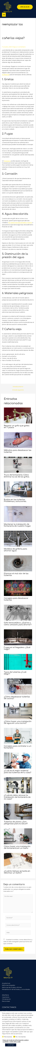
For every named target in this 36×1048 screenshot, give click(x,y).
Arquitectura (6, 983)
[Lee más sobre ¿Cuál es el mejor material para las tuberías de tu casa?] (18, 760)
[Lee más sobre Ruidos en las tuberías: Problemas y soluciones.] (18, 489)
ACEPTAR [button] (11, 1045)
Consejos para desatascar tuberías (16, 599)
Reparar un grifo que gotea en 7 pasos (16, 426)
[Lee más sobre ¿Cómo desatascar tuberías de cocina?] (18, 686)
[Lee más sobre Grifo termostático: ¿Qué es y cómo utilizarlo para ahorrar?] (18, 612)
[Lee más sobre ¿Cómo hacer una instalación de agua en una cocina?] (18, 711)
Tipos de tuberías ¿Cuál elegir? (15, 673)
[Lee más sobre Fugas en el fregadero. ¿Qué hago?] (18, 637)
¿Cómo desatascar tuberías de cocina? (17, 698)
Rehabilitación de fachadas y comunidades (16, 989)
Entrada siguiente (18, 390)
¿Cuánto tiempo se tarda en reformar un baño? (17, 872)
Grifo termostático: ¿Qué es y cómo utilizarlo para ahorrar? (18, 624)
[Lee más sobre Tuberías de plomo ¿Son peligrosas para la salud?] (18, 811)
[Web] (18, 933)
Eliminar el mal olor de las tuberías (16, 574)
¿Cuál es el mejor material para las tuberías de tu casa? (17, 771)
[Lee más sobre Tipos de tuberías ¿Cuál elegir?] (18, 662)
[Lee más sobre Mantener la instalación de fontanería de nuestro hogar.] (18, 514)
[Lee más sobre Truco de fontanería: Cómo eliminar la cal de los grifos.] (18, 464)
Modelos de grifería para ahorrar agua (15, 550)
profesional (5, 74)
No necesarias (20, 1037)
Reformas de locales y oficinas (12, 987)
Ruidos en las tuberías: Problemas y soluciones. (15, 500)
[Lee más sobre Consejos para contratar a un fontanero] (18, 736)
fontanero (7, 161)
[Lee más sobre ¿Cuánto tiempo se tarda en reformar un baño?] (18, 861)
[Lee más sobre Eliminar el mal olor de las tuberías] (18, 563)
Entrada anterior (18, 386)
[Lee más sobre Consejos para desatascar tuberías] (18, 588)
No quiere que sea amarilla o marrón (20, 222)
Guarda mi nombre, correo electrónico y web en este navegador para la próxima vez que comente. (17, 941)
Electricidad (6, 1001)
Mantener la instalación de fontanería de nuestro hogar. (17, 525)
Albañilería (5, 995)
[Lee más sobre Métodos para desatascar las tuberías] (18, 440)
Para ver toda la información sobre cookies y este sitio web (15, 1041)
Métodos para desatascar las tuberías (17, 451)
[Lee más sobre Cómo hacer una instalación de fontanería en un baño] (18, 836)
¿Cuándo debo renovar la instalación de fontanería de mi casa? (17, 797)
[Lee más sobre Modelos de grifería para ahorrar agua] (18, 538)
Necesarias (8, 1037)
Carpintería (5, 997)
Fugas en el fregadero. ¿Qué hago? (17, 648)
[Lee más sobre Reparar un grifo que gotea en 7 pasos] (18, 415)
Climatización (6, 999)
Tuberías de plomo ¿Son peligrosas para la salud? (16, 823)
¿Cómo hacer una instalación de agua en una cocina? (18, 722)
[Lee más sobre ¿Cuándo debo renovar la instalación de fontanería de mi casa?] (18, 785)
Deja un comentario (19, 47)
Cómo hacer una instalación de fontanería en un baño (17, 847)
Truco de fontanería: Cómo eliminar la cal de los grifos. (17, 476)
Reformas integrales (8, 985)
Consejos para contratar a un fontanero (17, 747)
